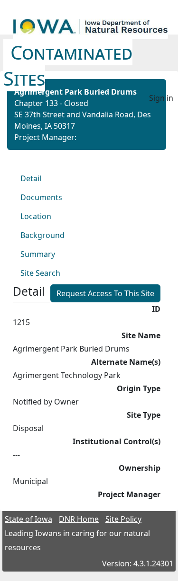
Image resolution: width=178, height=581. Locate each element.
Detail (30, 178)
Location (35, 216)
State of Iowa (28, 519)
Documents (41, 197)
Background (42, 235)
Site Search (40, 273)
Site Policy (123, 519)
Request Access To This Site (105, 293)
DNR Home (79, 519)
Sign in (161, 98)
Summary (37, 254)
